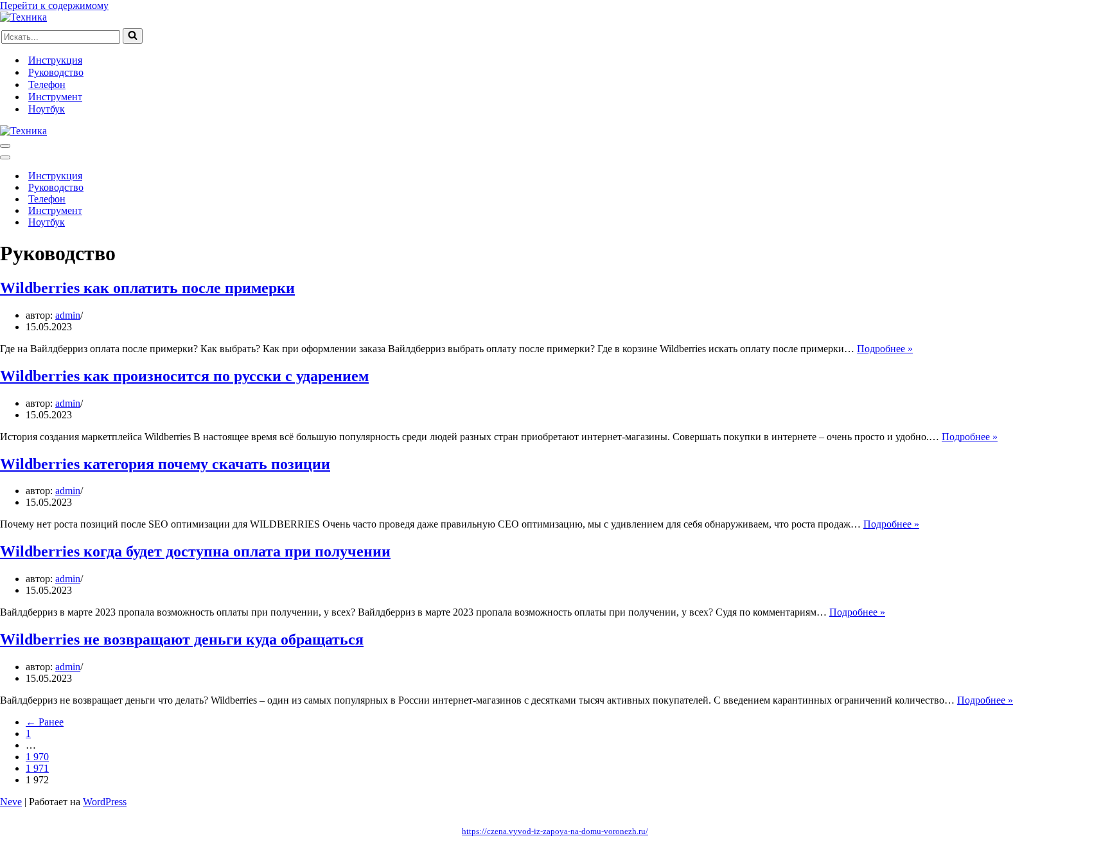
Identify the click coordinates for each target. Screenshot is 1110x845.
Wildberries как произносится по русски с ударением (184, 376)
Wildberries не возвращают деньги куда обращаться (182, 639)
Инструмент (55, 96)
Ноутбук (46, 108)
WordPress (105, 801)
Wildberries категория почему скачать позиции (165, 464)
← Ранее (45, 721)
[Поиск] (133, 36)
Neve (11, 801)
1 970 (37, 756)
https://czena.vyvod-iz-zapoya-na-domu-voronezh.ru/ (555, 831)
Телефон (47, 84)
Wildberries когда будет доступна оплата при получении (195, 551)
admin (67, 315)
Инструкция (55, 60)
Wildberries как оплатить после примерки (147, 288)
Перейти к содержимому (54, 5)
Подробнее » (885, 348)
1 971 (37, 768)
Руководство (56, 72)
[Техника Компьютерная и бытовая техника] (23, 17)
